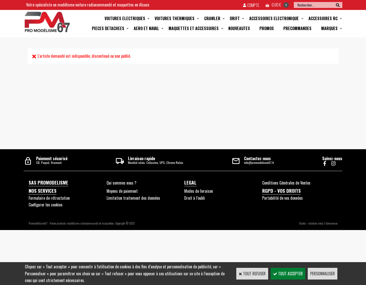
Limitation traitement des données (133, 198)
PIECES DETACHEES (108, 28)
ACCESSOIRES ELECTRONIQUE (274, 18)
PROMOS (266, 28)
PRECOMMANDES (297, 28)
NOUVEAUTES (239, 28)
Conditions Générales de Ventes (286, 183)
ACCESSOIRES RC (323, 18)
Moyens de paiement (122, 191)
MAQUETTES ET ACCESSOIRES (194, 28)
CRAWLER (212, 18)
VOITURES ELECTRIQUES (125, 18)
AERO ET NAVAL (146, 28)
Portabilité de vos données (282, 198)
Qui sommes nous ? (121, 183)
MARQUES (329, 28)
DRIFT (235, 18)
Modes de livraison (198, 191)
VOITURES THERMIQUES (174, 18)
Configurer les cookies (45, 205)
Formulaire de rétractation (49, 198)
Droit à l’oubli (194, 198)
